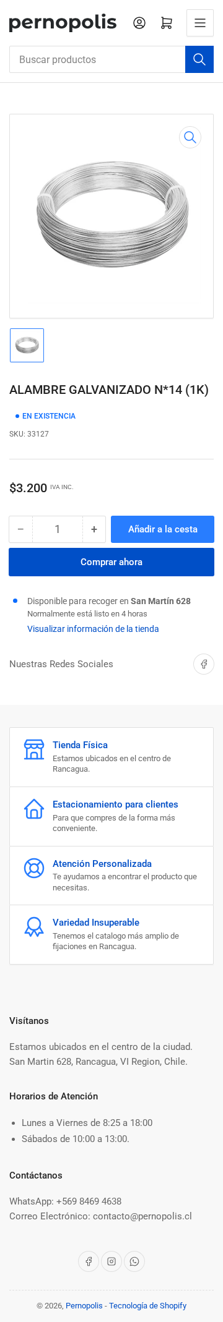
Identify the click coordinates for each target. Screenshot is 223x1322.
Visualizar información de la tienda (93, 629)
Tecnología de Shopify (147, 1305)
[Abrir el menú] (200, 22)
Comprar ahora (111, 562)
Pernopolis (84, 1305)
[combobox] (111, 59)
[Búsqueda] (199, 59)
